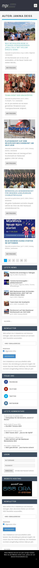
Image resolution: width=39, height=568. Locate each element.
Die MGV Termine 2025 (14, 426)
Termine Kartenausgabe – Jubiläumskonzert (19, 282)
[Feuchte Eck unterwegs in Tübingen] (6, 274)
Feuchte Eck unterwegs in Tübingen (22, 273)
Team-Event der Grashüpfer (18, 95)
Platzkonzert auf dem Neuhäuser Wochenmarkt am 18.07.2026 (19, 143)
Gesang (31, 148)
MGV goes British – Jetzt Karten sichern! (20, 447)
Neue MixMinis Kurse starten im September (19, 242)
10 (21, 260)
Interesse (6, 349)
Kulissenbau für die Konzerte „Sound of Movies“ (19, 419)
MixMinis (7, 248)
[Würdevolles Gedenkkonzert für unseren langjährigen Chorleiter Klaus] (19, 178)
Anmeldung (9, 471)
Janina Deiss (16, 53)
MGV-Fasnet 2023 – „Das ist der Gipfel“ (19, 433)
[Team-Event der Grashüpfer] (19, 83)
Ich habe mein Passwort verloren (24, 471)
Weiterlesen (11, 68)
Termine (32, 285)
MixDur (27, 285)
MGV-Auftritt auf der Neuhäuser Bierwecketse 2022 (16, 440)
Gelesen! (16, 560)
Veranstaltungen (14, 286)
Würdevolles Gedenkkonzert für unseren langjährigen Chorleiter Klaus (19, 193)
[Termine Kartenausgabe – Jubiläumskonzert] (6, 282)
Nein (24, 560)
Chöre (31, 198)
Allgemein (32, 53)
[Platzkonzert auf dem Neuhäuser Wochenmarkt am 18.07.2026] (19, 128)
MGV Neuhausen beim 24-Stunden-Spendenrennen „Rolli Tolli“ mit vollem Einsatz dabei (17, 46)
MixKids (7, 151)
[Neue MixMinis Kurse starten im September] (19, 228)
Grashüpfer (8, 101)
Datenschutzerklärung (19, 564)
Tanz (13, 101)
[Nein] (36, 559)
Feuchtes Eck (22, 275)
